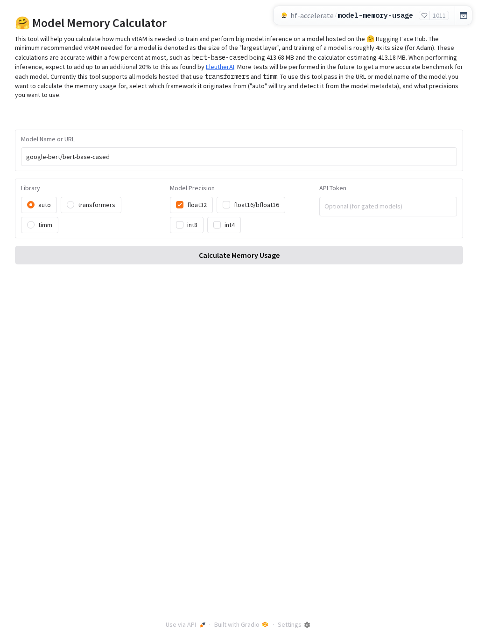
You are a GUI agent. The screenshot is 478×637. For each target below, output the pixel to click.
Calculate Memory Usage (239, 255)
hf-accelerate (312, 15)
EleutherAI (220, 66)
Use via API (181, 624)
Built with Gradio (237, 624)
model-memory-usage (375, 15)
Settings (290, 624)
